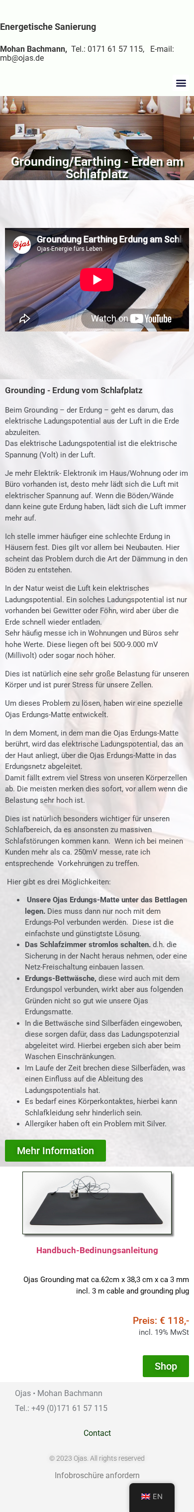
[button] (181, 83)
